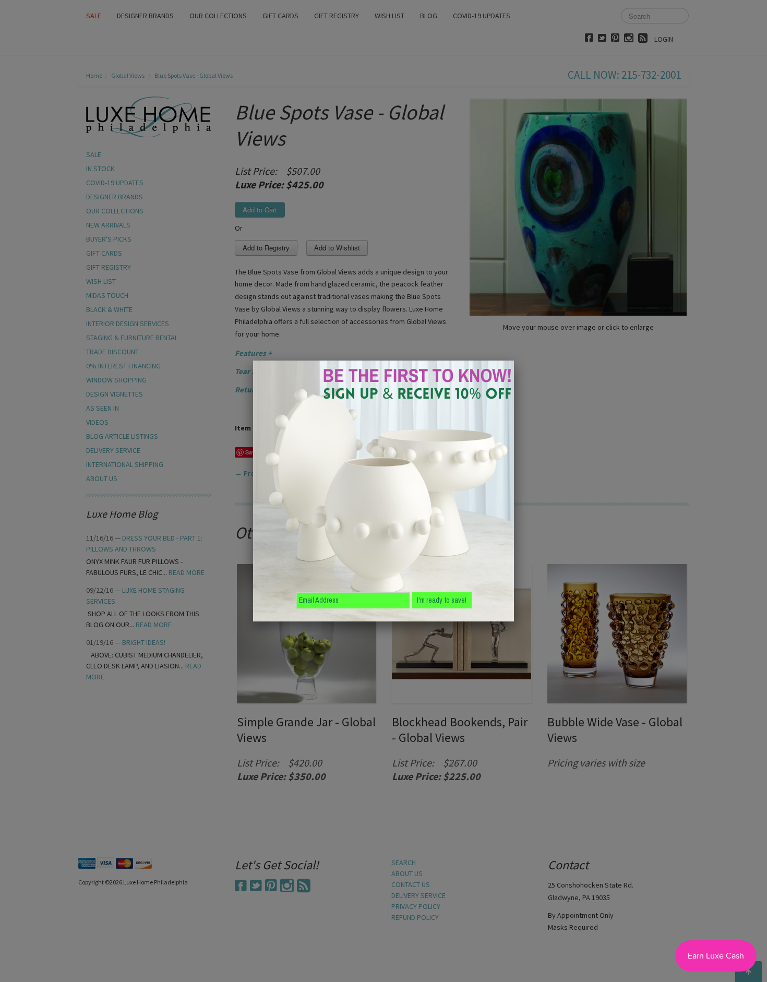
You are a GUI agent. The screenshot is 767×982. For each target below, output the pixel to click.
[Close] (514, 360)
